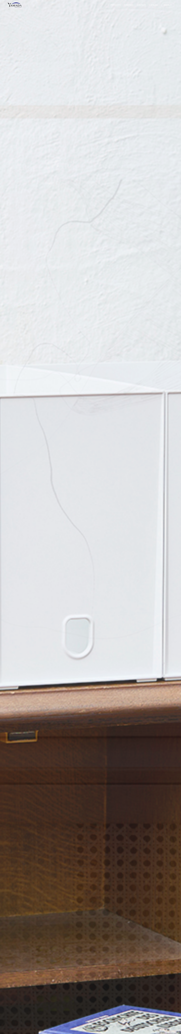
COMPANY (128, 5)
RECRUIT (168, 5)
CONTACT (141, 5)
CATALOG (153, 5)
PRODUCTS (115, 5)
